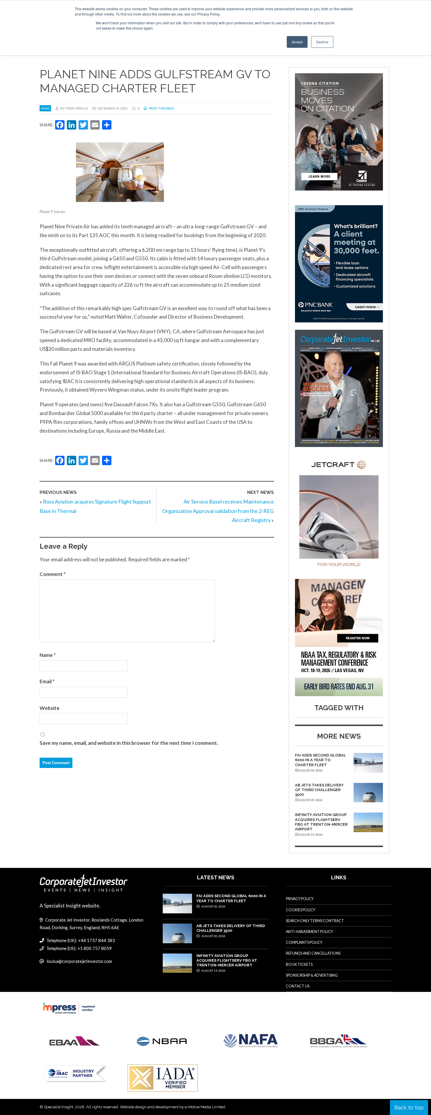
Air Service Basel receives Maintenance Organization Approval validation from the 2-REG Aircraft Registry (218, 510)
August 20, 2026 (213, 906)
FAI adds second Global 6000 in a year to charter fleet (320, 760)
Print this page (161, 108)
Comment (53, 574)
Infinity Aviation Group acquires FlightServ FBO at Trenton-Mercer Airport (321, 822)
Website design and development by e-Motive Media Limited (172, 1107)
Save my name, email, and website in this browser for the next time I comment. (129, 743)
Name (48, 655)
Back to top (409, 1107)
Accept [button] (297, 41)
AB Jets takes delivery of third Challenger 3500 (319, 790)
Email (47, 681)
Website (50, 708)
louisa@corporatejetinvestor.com (79, 961)
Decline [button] (322, 41)
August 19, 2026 (213, 970)
